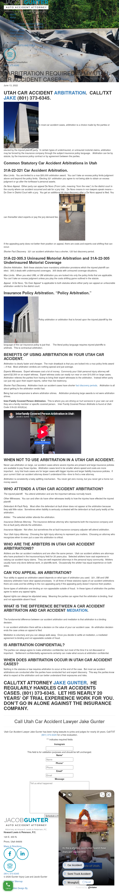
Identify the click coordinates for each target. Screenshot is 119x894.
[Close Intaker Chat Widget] (108, 794)
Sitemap (19, 881)
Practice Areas (17, 29)
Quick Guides (16, 36)
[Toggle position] (102, 794)
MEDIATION (77, 610)
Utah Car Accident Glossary (29, 23)
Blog (12, 20)
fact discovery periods (86, 385)
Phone (59, 763)
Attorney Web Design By (16, 887)
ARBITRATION (70, 92)
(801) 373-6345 (11, 65)
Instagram (59, 744)
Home (13, 14)
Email (59, 771)
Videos (19, 39)
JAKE (10, 97)
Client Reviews (17, 32)
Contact (14, 42)
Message (59, 778)
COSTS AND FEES (25, 45)
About (13, 17)
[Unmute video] (64, 794)
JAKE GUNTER (70, 682)
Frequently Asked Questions (30, 26)
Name (59, 755)
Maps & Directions (13, 846)
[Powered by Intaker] (92, 887)
